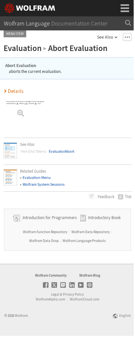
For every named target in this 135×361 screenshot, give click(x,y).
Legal (55, 294)
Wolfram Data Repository (90, 232)
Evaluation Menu (37, 177)
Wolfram (21, 315)
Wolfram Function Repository (45, 232)
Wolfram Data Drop (44, 240)
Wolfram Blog (89, 275)
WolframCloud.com (84, 299)
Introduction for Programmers (49, 217)
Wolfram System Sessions (44, 184)
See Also (105, 37)
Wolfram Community (51, 275)
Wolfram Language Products (84, 240)
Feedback (105, 196)
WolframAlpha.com (50, 299)
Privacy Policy (73, 294)
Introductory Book (104, 217)
